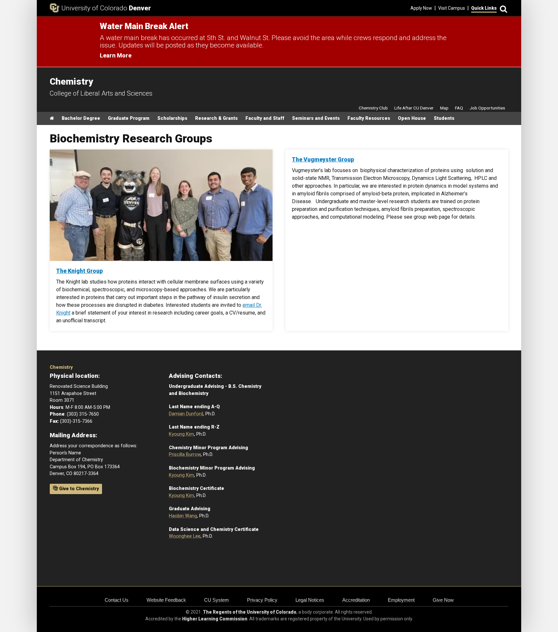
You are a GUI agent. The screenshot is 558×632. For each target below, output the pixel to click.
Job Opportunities (487, 107)
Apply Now (421, 8)
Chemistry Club (373, 107)
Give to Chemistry (78, 489)
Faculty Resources (368, 118)
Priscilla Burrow (185, 454)
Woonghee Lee (185, 536)
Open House (412, 118)
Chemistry (61, 367)
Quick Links (484, 8)
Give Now (443, 600)
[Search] (502, 8)
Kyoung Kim (181, 434)
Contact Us (117, 600)
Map (444, 107)
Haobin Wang (183, 516)
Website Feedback (166, 600)
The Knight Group (79, 271)
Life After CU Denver (414, 107)
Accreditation (356, 600)
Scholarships (172, 118)
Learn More (115, 55)
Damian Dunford (186, 414)
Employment (401, 600)
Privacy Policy (262, 600)
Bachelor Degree (81, 118)
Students (444, 118)
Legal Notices (309, 600)
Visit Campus (451, 8)
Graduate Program (129, 118)
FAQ (459, 107)
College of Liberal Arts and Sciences (101, 93)
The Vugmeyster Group (323, 159)
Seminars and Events (316, 118)
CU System (216, 600)
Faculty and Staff (264, 118)
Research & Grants (216, 118)
